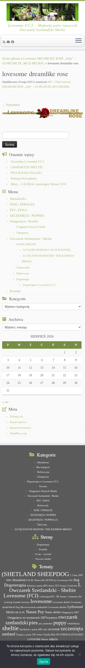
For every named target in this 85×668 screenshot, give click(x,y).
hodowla (72, 586)
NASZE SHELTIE (26, 244)
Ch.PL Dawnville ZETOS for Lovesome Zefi (50, 580)
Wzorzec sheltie (43, 559)
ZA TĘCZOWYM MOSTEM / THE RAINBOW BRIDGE (43, 529)
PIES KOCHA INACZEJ (26, 173)
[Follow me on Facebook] (13, 42)
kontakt (17, 602)
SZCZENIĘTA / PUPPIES (27, 215)
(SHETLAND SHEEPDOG (35, 574)
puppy (59, 622)
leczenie (26, 602)
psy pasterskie (46, 623)
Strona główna (11, 58)
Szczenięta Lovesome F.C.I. (28, 161)
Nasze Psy (35, 611)
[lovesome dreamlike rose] (42, 112)
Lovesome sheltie (61, 602)
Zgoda (43, 661)
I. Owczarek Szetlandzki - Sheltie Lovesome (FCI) (42, 590)
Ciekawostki (22, 267)
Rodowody (43, 505)
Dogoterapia (22, 279)
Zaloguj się (16, 416)
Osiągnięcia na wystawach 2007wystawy (32, 617)
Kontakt (15, 291)
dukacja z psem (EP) (37, 586)
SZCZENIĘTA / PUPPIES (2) (43, 519)
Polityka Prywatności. (24, 178)
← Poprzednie (11, 105)
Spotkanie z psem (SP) (31, 629)
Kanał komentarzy (20, 427)
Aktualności (18, 198)
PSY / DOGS (18, 210)
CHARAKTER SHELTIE (27, 167)
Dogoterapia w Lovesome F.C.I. (39, 285)
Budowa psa (22, 273)
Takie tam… (43, 524)
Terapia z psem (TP (26, 634)
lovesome (41, 601)
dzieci (51, 586)
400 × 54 (52, 81)
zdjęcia (53, 639)
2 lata (74, 575)
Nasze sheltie (53, 612)
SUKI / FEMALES (22, 204)
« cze (5, 402)
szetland (8, 634)
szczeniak (54, 629)
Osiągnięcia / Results (24, 221)
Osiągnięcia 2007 (70, 612)
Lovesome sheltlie (57, 607)
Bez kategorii (43, 467)
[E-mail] (9, 42)
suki (45, 629)
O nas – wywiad (43, 554)
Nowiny (43, 486)
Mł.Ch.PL (20, 612)
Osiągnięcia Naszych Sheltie (31, 226)
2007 (80, 575)
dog (76, 580)
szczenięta (72, 628)
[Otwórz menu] (78, 41)
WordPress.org (18, 433)
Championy (22, 232)
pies (33, 622)
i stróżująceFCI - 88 (49, 596)
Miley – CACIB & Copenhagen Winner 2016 (38, 184)
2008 (8, 580)
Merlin (10, 612)
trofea (39, 634)
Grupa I (64, 586)
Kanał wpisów (18, 422)
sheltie (10, 628)
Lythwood (75, 607)
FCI (57, 586)
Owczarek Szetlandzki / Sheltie (31, 238)
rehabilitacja (73, 623)
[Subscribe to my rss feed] (5, 42)
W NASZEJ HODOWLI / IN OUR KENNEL (47, 250)
